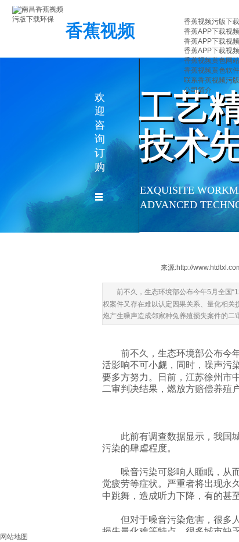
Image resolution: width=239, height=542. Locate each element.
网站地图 (14, 537)
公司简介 (198, 90)
